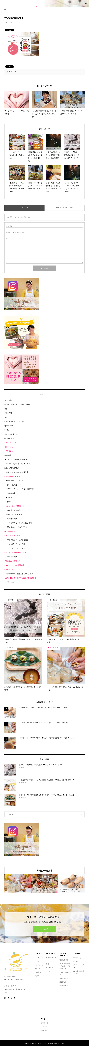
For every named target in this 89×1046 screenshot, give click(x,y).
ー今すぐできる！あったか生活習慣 (19, 523)
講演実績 (37, 976)
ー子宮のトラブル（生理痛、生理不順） (20, 489)
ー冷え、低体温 (11, 485)
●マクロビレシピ (10, 443)
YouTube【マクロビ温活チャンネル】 (18, 464)
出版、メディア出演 (11, 468)
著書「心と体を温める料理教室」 (18, 472)
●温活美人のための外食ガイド (15, 552)
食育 (6, 409)
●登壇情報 (8, 413)
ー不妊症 (9, 497)
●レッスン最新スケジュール (14, 421)
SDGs (6, 430)
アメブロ (44, 1026)
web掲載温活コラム (11, 438)
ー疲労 (8, 502)
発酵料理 (7, 455)
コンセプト (38, 961)
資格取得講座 (63, 978)
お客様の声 (38, 972)
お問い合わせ (77, 958)
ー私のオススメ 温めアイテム (16, 527)
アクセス (75, 961)
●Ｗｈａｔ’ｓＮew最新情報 (14, 565)
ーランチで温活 (11, 557)
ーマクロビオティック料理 (15, 544)
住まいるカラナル (10, 434)
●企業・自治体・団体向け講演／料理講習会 (20, 578)
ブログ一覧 (44, 1023)
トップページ (39, 958)
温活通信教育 (63, 985)
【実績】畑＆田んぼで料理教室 (15, 459)
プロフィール (39, 965)
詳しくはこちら (44, 929)
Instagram (44, 1030)
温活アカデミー (64, 982)
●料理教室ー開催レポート (13, 561)
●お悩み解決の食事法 (12, 476)
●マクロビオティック (12, 535)
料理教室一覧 (63, 960)
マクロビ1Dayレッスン (65, 973)
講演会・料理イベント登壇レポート (17, 405)
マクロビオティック (51, 959)
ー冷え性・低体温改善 (14, 510)
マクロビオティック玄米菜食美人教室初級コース (65, 966)
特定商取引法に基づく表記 (78, 972)
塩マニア (7, 417)
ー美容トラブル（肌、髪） (15, 481)
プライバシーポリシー (78, 966)
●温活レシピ (8, 447)
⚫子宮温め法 (9, 426)
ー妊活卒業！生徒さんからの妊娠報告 (19, 574)
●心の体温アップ (10, 531)
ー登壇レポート (11, 582)
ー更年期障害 (10, 493)
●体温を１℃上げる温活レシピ (15, 506)
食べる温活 (8, 400)
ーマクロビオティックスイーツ (17, 548)
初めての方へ (39, 968)
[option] (17, 883)
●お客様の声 (8, 569)
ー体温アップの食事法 (14, 514)
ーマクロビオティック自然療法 (17, 540)
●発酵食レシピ (9, 451)
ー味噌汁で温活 (11, 519)
